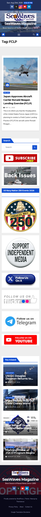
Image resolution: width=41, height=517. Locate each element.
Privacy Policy (13, 507)
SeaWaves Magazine (20, 24)
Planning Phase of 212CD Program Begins (20, 451)
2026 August (10, 373)
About (21, 507)
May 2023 (6, 92)
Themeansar (20, 501)
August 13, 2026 (14, 382)
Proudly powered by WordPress (14, 499)
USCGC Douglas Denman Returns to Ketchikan (18, 378)
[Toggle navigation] (19, 34)
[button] (34, 34)
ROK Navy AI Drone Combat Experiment (18, 427)
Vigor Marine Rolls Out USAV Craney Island (19, 402)
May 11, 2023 (10, 107)
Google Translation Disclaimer (20, 512)
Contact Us (28, 507)
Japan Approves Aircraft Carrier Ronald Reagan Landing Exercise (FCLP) (17, 100)
